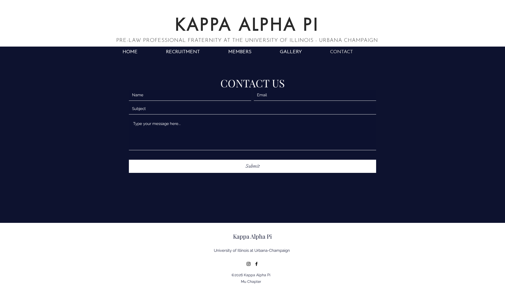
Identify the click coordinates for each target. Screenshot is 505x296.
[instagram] (248, 264)
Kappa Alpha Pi (252, 236)
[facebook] (256, 264)
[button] (240, 52)
